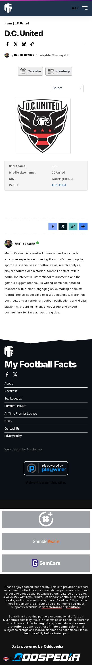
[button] (66, 8)
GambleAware (52, 607)
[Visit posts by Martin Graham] (6, 55)
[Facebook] (7, 374)
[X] (15, 374)
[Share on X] (16, 44)
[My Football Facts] (8, 8)
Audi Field (59, 185)
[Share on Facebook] (7, 44)
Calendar (34, 71)
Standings (63, 71)
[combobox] (66, 88)
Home (8, 23)
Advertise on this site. (46, 482)
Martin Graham (24, 55)
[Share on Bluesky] (24, 44)
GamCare (73, 607)
